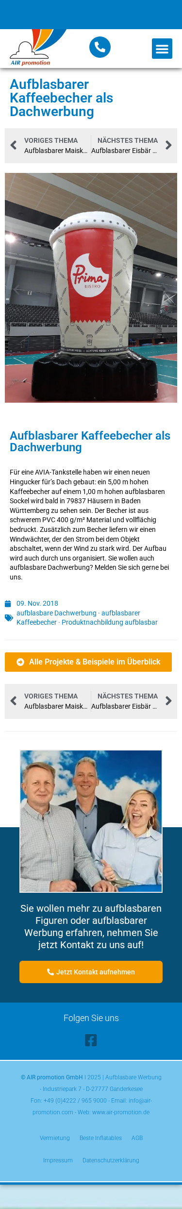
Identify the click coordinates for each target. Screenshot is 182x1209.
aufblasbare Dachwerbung (57, 613)
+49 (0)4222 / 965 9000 (75, 1100)
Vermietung (55, 1138)
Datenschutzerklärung (111, 1160)
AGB (137, 1138)
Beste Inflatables (101, 1138)
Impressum (58, 1160)
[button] (162, 48)
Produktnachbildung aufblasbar (110, 622)
